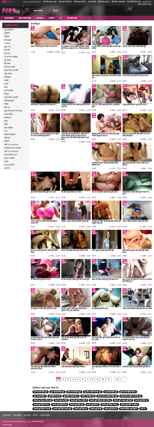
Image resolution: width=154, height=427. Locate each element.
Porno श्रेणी (9, 165)
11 (109, 379)
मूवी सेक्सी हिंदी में (40, 396)
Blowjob (7, 40)
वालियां (6, 36)
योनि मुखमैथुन (9, 100)
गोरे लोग (7, 50)
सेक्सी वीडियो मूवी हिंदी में (128, 409)
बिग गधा (7, 107)
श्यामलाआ (7, 117)
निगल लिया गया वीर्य (11, 70)
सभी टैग (7, 168)
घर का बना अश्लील (11, 57)
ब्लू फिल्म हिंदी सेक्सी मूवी (92, 392)
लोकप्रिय (51, 18)
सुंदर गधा (7, 46)
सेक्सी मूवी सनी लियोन (65, 2)
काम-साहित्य (8, 127)
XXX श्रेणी (27, 415)
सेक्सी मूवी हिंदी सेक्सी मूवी (62, 409)
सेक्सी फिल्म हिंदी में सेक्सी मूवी (130, 396)
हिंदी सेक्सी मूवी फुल (103, 2)
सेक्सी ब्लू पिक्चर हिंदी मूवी (43, 400)
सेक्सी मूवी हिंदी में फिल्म (109, 404)
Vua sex (5, 421)
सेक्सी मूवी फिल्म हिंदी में (79, 400)
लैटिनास (7, 138)
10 (102, 379)
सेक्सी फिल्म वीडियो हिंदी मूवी (107, 396)
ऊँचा (6, 121)
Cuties (7, 43)
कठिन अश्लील (8, 425)
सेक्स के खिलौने (9, 134)
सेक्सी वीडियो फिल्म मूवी (133, 2)
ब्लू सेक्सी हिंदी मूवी (110, 392)
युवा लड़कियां (8, 29)
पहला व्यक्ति (8, 114)
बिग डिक (7, 63)
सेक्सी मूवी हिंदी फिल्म (59, 404)
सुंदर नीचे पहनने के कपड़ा (13, 111)
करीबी (6, 80)
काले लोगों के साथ (10, 154)
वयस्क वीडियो (17, 415)
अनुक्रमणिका (6, 415)
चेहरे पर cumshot (11, 144)
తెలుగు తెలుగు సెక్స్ (144, 4)
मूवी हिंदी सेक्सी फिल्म (71, 396)
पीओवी (6, 141)
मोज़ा (6, 87)
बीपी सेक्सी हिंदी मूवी (74, 392)
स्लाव (6, 84)
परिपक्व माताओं (9, 67)
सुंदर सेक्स (8, 73)
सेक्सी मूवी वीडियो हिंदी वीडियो (100, 400)
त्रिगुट (6, 94)
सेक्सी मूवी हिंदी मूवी (76, 404)
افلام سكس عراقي (28, 421)
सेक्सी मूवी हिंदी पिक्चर (41, 404)
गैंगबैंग (6, 104)
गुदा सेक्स (7, 60)
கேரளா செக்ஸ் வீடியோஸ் (32, 2)
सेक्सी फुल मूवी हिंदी (79, 2)
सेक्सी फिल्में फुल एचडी (49, 2)
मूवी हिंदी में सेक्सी (55, 396)
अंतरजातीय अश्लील (11, 97)
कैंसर (6, 124)
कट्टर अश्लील (9, 158)
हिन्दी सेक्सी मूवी (39, 421)
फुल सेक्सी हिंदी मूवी (57, 392)
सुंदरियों (7, 33)
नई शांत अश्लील (45, 415)
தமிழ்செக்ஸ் (147, 2)
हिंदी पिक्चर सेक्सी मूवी (118, 2)
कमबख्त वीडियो (9, 18)
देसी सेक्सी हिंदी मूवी (40, 392)
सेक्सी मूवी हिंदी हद (80, 409)
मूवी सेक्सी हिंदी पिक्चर (128, 392)
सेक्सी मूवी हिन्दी (95, 409)
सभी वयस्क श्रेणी (72, 18)
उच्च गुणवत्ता (40, 18)
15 (117, 379)
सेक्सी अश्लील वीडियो (25, 18)
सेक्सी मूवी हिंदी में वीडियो (129, 404)
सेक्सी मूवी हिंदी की (141, 400)
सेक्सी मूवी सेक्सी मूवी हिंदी (123, 400)
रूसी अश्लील (8, 90)
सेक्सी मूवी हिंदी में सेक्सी (42, 409)
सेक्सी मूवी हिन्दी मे (111, 409)
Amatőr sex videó (15, 421)
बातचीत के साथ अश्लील (12, 148)
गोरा (5, 131)
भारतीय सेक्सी (92, 2)
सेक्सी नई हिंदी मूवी (87, 396)
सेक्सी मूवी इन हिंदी (61, 400)
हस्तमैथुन (7, 77)
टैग (61, 18)
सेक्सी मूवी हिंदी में (92, 404)
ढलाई (6, 161)
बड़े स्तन (7, 53)
